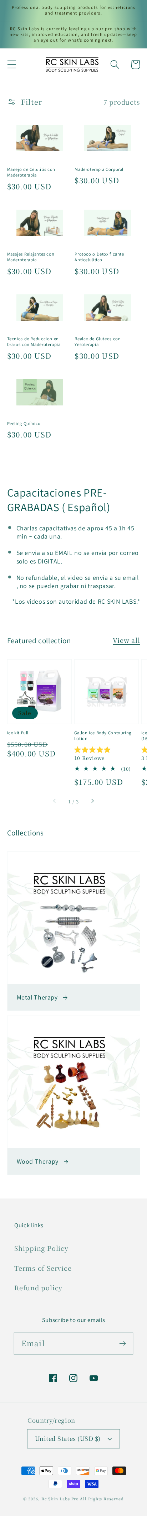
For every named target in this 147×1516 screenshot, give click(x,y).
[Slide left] (55, 801)
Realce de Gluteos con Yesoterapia (98, 341)
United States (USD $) (68, 1438)
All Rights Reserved (101, 1498)
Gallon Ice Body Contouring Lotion (102, 735)
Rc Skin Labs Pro (60, 1498)
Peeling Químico (24, 423)
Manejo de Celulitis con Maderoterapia (31, 172)
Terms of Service (42, 1268)
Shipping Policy (41, 1248)
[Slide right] (92, 801)
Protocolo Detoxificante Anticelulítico (99, 257)
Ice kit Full (18, 733)
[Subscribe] (122, 1343)
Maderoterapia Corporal (99, 169)
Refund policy (38, 1287)
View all (126, 640)
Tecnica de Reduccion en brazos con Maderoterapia (34, 341)
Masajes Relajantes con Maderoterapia (31, 257)
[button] (11, 64)
